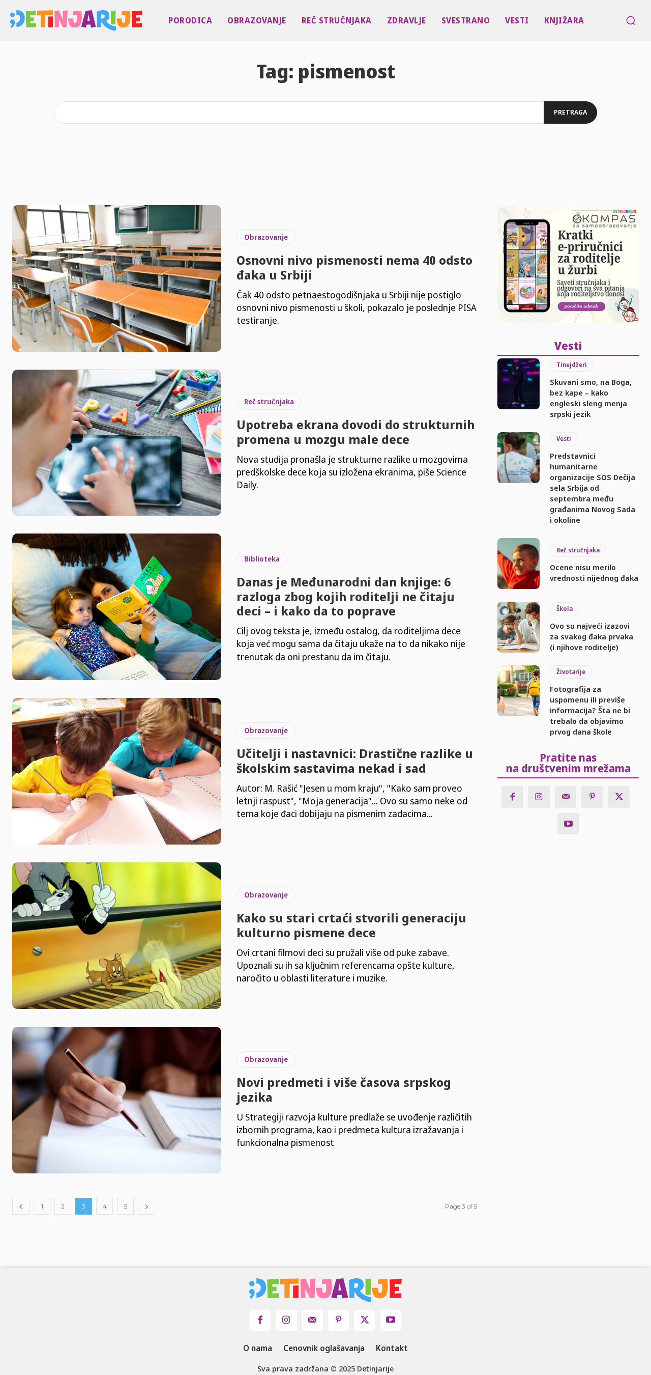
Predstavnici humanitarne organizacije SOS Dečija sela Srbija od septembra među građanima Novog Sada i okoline (592, 488)
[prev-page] (20, 1206)
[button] (630, 20)
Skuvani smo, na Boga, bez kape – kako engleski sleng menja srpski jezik (591, 398)
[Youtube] (568, 824)
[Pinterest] (592, 797)
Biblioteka (262, 559)
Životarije (570, 671)
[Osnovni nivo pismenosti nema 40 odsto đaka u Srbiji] (116, 278)
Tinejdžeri (571, 364)
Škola (564, 608)
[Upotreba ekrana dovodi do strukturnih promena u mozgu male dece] (116, 443)
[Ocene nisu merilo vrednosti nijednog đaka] (518, 563)
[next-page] (146, 1206)
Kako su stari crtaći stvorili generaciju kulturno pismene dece (351, 925)
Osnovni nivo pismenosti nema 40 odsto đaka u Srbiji (354, 267)
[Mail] (566, 797)
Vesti (563, 438)
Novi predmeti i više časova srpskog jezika (343, 1089)
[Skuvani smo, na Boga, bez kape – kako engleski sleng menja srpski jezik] (518, 383)
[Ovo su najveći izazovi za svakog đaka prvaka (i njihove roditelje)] (518, 627)
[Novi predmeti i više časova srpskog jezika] (116, 1100)
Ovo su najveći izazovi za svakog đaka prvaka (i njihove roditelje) (591, 636)
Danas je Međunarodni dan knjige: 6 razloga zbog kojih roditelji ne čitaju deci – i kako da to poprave (345, 596)
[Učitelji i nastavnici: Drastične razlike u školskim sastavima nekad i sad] (116, 771)
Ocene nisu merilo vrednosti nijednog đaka (594, 572)
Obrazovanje (266, 237)
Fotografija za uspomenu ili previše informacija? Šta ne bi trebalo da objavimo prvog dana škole (590, 710)
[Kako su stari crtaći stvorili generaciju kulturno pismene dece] (116, 935)
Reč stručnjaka (269, 401)
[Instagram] (539, 797)
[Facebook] (512, 797)
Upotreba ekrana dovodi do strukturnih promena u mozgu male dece (355, 431)
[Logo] (12, 20)
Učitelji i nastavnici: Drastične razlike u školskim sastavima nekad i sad (354, 760)
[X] (619, 797)
